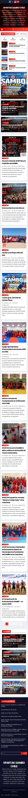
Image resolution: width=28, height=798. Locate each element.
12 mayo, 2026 (7, 110)
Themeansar (14, 791)
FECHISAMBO (7, 795)
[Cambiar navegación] (12, 29)
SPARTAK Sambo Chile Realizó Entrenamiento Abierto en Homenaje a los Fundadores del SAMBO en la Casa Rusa (13, 740)
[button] (23, 29)
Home (2, 795)
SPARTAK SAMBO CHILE (14, 7)
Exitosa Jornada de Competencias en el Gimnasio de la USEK (13, 400)
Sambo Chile (12, 43)
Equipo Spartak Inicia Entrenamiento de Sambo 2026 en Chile (12, 92)
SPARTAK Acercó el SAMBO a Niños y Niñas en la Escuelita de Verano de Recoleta (14, 450)
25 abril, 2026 (7, 127)
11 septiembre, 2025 (8, 606)
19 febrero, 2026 (8, 94)
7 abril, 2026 (6, 257)
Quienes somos (14, 795)
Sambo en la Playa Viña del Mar (17, 61)
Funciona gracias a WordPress (9, 789)
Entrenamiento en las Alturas (16, 53)
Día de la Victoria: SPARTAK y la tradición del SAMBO (17, 45)
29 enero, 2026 (7, 406)
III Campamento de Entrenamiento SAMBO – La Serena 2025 (12, 601)
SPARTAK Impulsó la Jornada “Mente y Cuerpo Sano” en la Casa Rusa (13, 500)
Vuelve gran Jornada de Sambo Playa (17, 68)
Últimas (5, 39)
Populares (13, 39)
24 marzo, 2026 (7, 302)
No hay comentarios (19, 166)
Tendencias (22, 39)
